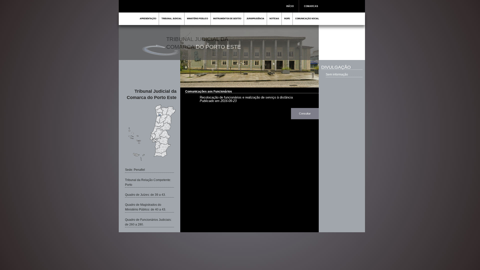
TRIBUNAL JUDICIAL (172, 19)
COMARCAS (311, 6)
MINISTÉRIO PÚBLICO (197, 19)
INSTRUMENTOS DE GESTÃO (227, 19)
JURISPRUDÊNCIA (255, 19)
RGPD (287, 19)
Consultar (305, 113)
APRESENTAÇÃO (148, 19)
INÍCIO (290, 6)
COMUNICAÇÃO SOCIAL (307, 19)
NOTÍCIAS (274, 19)
